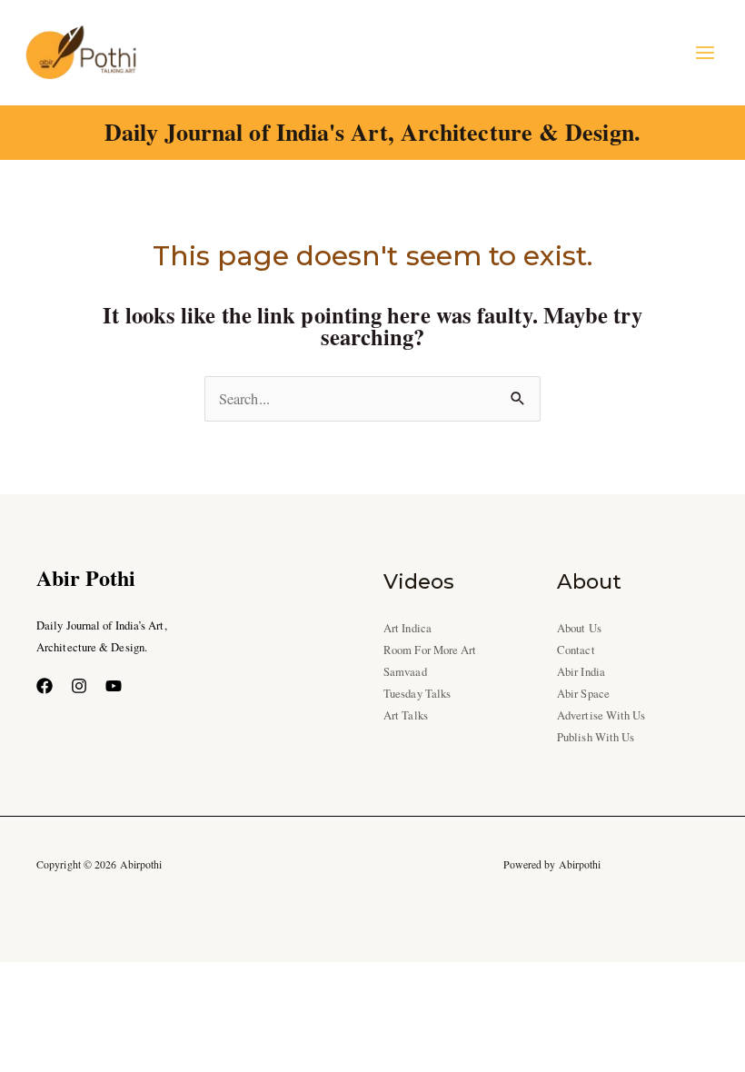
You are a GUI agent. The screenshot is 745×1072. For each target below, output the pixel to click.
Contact (576, 650)
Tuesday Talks (417, 693)
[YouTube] (113, 686)
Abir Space (583, 693)
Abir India (581, 672)
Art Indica (407, 628)
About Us (579, 628)
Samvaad (405, 672)
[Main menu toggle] (704, 52)
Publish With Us (595, 737)
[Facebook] (44, 686)
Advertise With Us (601, 715)
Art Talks (405, 715)
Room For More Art (430, 650)
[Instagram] (79, 686)
